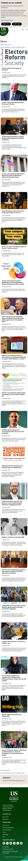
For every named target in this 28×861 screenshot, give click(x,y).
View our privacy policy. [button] (7, 20)
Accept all (17, 24)
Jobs (4, 836)
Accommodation (7, 829)
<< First (2, 47)
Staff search (6, 819)
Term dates (5, 834)
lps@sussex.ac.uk (20, 780)
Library (4, 832)
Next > (19, 47)
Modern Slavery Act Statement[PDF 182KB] (10, 852)
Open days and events (8, 827)
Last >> (23, 47)
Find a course (6, 825)
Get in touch (6, 817)
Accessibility (6, 846)
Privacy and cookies (8, 849)
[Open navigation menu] (22, 29)
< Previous (7, 47)
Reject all (6, 24)
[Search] (26, 30)
